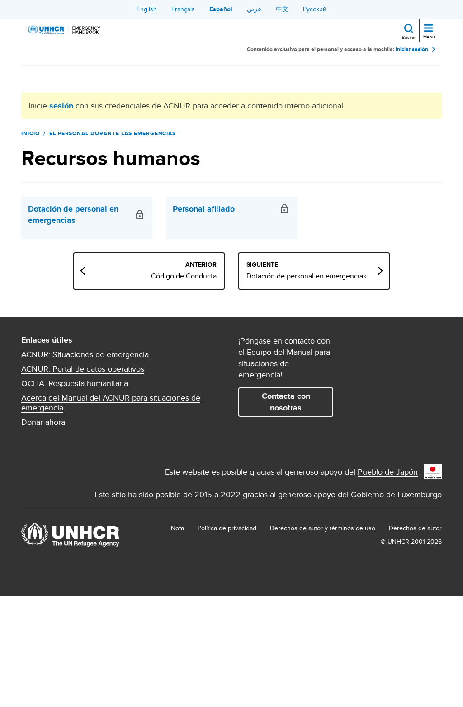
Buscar (409, 37)
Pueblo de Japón (388, 471)
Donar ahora (43, 422)
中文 (282, 9)
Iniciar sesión (412, 49)
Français (183, 9)
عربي (254, 9)
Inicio (30, 133)
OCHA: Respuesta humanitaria (74, 383)
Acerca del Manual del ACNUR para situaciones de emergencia (110, 403)
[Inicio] (64, 29)
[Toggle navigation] (428, 29)
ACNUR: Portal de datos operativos (82, 369)
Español (220, 9)
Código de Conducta (184, 276)
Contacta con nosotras (286, 401)
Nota (177, 528)
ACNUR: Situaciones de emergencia (85, 354)
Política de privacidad (227, 528)
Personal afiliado (204, 209)
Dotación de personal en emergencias (73, 214)
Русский (314, 9)
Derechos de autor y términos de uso (322, 528)
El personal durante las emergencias (112, 133)
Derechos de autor (415, 528)
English (147, 9)
